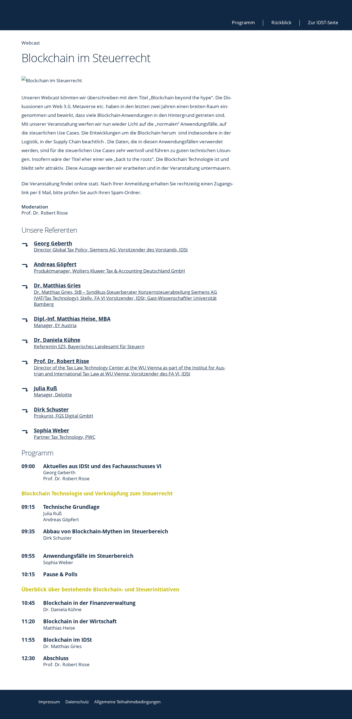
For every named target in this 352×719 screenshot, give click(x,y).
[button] (27, 250)
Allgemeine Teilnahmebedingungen (127, 701)
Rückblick (281, 22)
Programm (243, 22)
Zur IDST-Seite (323, 22)
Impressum (49, 701)
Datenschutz (77, 701)
